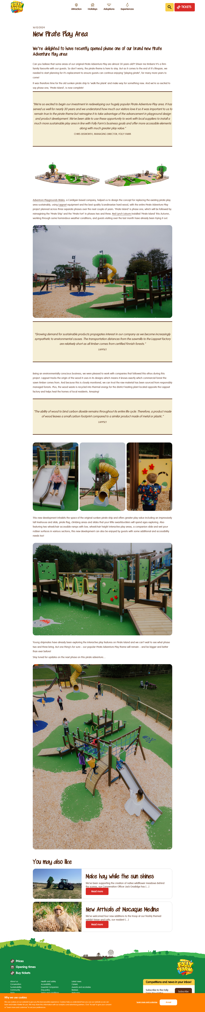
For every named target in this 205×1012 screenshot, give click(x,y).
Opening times (26, 967)
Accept (168, 1002)
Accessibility (46, 984)
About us (14, 981)
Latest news (76, 981)
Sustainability (15, 987)
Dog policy (45, 990)
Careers (75, 984)
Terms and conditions (50, 993)
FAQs (12, 993)
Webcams (76, 993)
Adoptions (109, 9)
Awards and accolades (81, 987)
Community (15, 990)
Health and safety (48, 981)
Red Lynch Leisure (122, 213)
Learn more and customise (147, 1002)
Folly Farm (17, 7)
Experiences (127, 9)
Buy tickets (23, 973)
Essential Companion (50, 987)
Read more (97, 891)
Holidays (92, 9)
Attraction (76, 9)
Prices (20, 961)
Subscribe (183, 991)
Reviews (75, 990)
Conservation (15, 984)
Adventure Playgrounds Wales (49, 200)
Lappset (62, 204)
